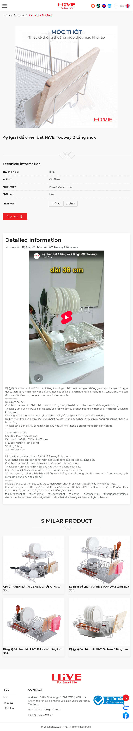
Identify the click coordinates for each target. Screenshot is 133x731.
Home (6, 15)
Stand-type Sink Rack (40, 15)
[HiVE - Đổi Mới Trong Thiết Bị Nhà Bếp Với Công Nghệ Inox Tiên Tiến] (66, 5)
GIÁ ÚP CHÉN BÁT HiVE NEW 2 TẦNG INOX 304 (31, 588)
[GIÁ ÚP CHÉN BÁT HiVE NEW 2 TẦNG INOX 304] (33, 560)
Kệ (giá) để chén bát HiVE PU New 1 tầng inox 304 (33, 651)
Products (19, 15)
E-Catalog (8, 708)
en (122, 5)
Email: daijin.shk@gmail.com (44, 709)
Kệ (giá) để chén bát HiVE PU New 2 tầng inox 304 (99, 588)
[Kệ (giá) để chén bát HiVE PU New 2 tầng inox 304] (99, 560)
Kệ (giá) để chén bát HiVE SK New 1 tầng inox (98, 649)
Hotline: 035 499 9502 (40, 714)
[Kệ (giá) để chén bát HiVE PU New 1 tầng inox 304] (33, 622)
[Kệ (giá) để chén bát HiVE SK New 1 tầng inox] (99, 622)
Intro (5, 697)
